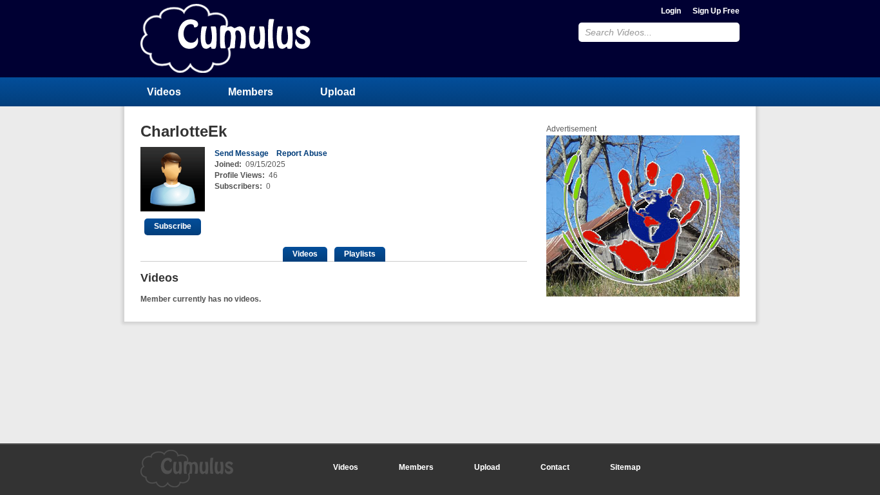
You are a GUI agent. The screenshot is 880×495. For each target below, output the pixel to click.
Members (250, 91)
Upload (338, 91)
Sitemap (625, 467)
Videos (164, 91)
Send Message (242, 153)
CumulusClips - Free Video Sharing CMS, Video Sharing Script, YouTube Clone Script (225, 38)
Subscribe (172, 226)
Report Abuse (301, 153)
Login (671, 10)
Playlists (360, 253)
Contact (554, 467)
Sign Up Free (716, 10)
